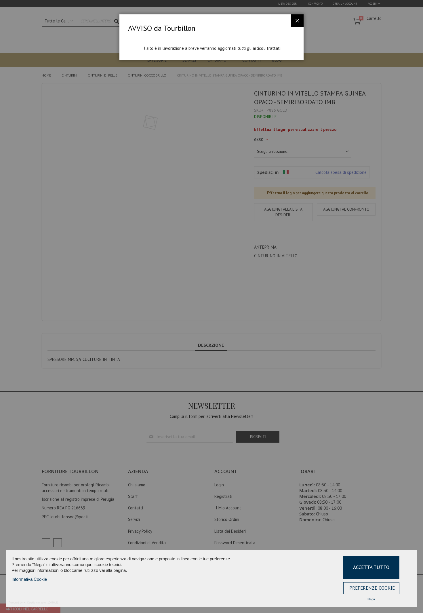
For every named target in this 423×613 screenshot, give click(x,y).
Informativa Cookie (29, 579)
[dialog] (211, 306)
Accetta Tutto (371, 567)
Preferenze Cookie (372, 588)
